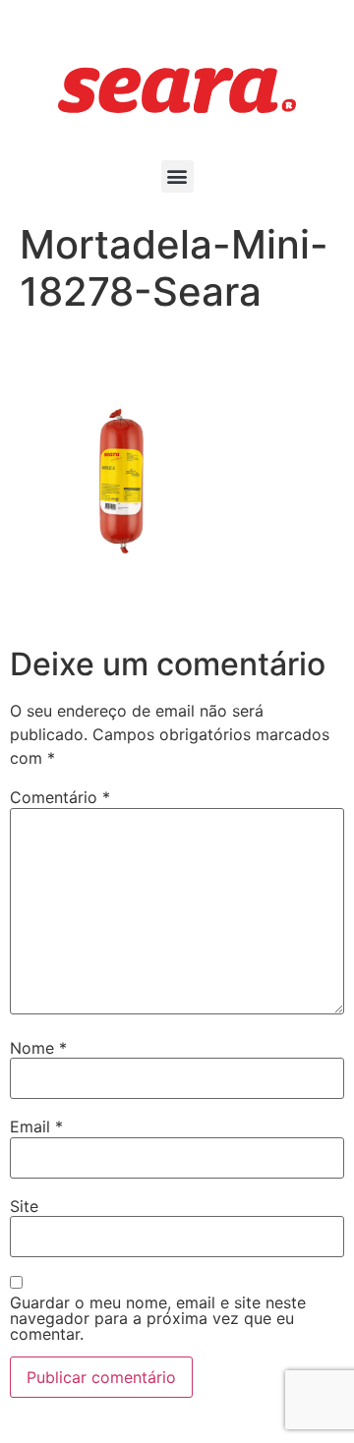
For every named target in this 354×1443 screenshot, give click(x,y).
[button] (177, 176)
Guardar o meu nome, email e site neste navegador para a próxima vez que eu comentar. (158, 1318)
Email (36, 1126)
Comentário (60, 797)
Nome (38, 1048)
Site (24, 1206)
